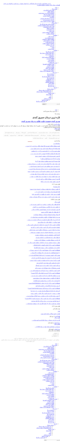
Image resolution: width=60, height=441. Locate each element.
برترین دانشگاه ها (50, 80)
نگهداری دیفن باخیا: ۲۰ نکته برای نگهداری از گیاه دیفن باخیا (46, 194)
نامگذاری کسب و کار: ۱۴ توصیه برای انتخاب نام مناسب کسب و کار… (43, 224)
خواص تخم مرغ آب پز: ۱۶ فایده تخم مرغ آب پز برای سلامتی (45, 151)
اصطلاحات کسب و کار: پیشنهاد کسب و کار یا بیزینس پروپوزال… (44, 250)
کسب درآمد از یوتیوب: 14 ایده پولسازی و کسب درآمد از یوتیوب (45, 260)
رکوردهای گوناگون (49, 82)
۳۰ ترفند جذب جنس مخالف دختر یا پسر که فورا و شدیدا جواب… (44, 166)
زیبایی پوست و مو (50, 54)
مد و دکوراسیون (50, 29)
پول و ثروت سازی (49, 42)
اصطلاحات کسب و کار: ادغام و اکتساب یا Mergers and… (46, 245)
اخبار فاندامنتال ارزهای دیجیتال (43, 91)
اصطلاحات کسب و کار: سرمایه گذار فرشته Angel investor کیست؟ (44, 288)
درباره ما (55, 334)
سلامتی (55, 50)
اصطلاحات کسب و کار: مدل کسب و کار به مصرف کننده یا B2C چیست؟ (42, 298)
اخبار (59, 311)
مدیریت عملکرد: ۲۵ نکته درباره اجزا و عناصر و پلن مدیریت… (45, 275)
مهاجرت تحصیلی (50, 67)
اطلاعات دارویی (50, 58)
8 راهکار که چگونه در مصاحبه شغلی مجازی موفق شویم (46, 278)
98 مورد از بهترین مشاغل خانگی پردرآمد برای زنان (48, 179)
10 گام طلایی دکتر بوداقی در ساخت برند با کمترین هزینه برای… (44, 204)
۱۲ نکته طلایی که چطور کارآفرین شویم (50, 212)
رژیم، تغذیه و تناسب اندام (48, 57)
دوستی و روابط (50, 28)
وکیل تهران (6, 135)
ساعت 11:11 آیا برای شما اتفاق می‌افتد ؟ (50, 158)
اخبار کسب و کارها (40, 101)
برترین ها (55, 72)
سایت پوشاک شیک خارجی (32, 132)
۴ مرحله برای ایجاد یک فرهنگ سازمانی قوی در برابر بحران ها (45, 291)
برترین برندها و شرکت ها (48, 76)
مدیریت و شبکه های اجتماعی (47, 18)
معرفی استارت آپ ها (49, 14)
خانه (56, 7)
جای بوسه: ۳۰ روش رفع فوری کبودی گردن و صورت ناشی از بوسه (44, 171)
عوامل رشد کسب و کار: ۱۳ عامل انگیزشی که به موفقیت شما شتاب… (43, 303)
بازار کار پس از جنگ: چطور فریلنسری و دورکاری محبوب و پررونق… (43, 219)
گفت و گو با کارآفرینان (48, 10)
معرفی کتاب (51, 36)
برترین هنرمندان (50, 79)
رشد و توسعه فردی (49, 38)
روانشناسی (51, 55)
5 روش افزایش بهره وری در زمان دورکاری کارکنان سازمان (45, 301)
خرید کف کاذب (43, 135)
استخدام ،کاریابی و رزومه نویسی (46, 13)
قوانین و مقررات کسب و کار (47, 21)
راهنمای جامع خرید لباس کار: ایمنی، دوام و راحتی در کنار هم (45, 227)
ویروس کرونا (51, 61)
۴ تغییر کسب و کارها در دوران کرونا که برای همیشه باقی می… (45, 270)
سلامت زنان (51, 60)
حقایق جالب (51, 83)
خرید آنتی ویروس (13, 135)
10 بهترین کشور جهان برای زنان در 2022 (50, 181)
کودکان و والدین (50, 33)
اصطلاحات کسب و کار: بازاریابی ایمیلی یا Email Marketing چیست (44, 283)
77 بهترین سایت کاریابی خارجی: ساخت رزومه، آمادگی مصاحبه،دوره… (43, 296)
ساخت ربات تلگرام (55, 135)
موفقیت (55, 35)
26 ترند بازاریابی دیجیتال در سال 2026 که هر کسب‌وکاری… (46, 320)
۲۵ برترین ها (51, 86)
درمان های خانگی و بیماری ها (47, 53)
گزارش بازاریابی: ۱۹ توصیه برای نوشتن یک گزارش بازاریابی (45, 258)
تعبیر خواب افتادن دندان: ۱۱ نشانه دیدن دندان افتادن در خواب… (44, 176)
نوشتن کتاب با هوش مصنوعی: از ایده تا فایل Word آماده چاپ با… (44, 255)
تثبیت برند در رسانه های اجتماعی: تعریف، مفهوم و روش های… (45, 232)
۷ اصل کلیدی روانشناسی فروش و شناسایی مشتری (47, 235)
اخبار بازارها (51, 93)
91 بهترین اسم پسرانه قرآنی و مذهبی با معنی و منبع (47, 156)
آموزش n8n (24, 132)
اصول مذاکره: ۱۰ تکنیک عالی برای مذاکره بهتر (49, 222)
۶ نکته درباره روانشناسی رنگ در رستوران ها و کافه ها (47, 247)
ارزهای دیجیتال (50, 89)
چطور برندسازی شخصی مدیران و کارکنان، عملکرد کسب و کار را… (43, 242)
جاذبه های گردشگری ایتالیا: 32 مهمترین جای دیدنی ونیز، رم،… (45, 153)
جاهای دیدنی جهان (49, 68)
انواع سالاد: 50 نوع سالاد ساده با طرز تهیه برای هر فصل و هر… (45, 148)
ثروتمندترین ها (50, 73)
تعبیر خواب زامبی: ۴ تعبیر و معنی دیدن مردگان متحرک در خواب (44, 197)
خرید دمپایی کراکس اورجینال (54, 138)
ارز (50, 96)
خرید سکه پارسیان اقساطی (38, 138)
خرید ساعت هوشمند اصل (9, 132)
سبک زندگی (54, 22)
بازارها (55, 87)
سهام (50, 97)
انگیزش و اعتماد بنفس (48, 40)
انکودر (46, 138)
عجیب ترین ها (50, 75)
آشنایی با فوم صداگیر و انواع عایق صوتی (50, 313)
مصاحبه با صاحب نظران (48, 43)
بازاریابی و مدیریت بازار (48, 20)
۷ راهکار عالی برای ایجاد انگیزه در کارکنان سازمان (48, 237)
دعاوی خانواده (20, 135)
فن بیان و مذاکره (50, 44)
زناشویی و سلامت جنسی (48, 32)
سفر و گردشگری (53, 62)
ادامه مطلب (57, 128)
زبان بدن (52, 46)
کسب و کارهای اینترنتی (48, 15)
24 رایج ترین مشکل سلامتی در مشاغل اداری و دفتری (47, 240)
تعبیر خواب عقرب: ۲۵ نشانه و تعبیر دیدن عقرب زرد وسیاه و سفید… (43, 163)
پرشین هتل (18, 132)
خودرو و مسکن (47, 98)
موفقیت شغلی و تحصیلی (48, 39)
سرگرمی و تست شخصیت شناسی (46, 25)
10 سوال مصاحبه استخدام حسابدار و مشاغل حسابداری (47, 214)
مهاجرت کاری (50, 65)
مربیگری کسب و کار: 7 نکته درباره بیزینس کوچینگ (48, 265)
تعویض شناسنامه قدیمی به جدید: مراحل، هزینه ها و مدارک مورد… (44, 169)
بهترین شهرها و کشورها (48, 64)
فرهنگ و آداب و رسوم (49, 69)
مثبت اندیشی (51, 49)
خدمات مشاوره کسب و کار (54, 132)
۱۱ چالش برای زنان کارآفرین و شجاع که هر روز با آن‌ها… (46, 207)
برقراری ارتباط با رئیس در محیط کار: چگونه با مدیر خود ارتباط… (44, 230)
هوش (53, 47)
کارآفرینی (51, 17)
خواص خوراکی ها (50, 51)
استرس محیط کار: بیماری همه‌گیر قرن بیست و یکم (47, 268)
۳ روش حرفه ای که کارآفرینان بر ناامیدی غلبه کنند (48, 285)
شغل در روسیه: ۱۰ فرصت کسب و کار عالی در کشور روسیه (45, 293)
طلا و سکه (48, 94)
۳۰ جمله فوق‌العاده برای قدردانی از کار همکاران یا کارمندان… (45, 252)
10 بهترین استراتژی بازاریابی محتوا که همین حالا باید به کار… (45, 209)
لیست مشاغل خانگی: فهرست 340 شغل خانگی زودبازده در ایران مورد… (42, 146)
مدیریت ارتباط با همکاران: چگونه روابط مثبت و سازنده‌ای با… (45, 217)
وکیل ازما (49, 135)
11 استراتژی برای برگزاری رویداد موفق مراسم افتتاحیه (46, 280)
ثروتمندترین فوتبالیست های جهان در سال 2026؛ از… (47, 326)
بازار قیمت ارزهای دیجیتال (45, 90)
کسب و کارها (45, 100)
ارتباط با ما (54, 336)
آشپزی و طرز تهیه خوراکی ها (47, 24)
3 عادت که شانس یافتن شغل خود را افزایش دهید (48, 263)
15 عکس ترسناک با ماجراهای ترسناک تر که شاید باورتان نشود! (45, 189)
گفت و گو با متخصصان (48, 27)
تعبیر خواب (51, 31)
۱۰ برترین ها (51, 84)
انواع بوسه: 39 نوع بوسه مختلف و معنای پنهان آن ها (47, 161)
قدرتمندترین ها (50, 78)
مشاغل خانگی (50, 11)
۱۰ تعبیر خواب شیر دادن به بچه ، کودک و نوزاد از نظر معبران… (45, 174)
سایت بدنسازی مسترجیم (43, 132)
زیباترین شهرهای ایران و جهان (47, 71)
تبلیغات (55, 333)
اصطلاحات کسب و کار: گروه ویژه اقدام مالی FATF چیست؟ (45, 273)
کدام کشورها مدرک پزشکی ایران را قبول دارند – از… (47, 191)
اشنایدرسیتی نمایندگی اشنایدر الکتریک (32, 135)
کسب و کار (54, 9)
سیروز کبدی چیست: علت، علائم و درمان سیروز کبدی (40, 121)
